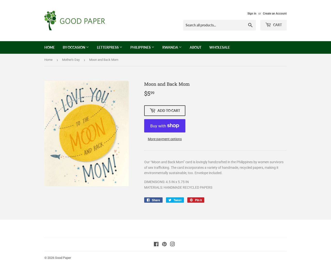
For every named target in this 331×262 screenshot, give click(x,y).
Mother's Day (71, 60)
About (195, 47)
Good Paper (63, 258)
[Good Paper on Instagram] (172, 245)
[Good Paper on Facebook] (156, 245)
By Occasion (74, 47)
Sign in (251, 13)
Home (49, 47)
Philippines (140, 47)
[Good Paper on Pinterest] (164, 245)
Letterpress (108, 47)
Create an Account (275, 13)
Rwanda (170, 47)
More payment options (165, 139)
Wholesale (219, 47)
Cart (277, 25)
